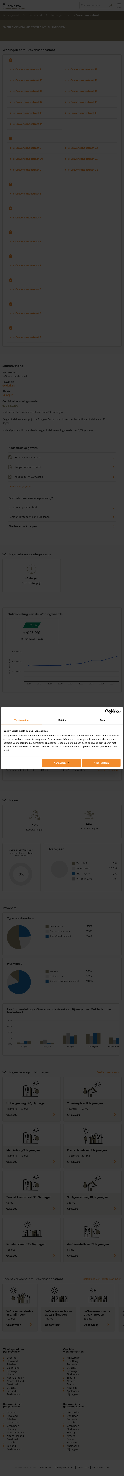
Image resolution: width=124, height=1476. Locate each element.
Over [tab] (102, 720)
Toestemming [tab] (21, 720)
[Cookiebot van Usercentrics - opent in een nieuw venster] (107, 711)
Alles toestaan (101, 763)
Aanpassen (60, 763)
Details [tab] (62, 720)
